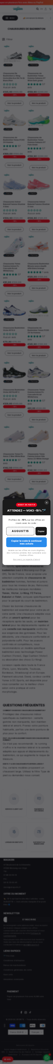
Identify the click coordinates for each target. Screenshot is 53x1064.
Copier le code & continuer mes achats (26, 542)
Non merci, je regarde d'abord (26, 559)
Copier (41, 531)
